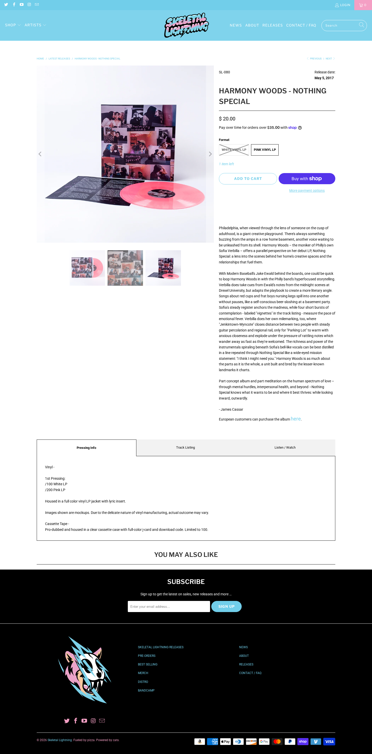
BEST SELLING (147, 664)
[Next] (210, 154)
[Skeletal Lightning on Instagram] (29, 5)
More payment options (307, 190)
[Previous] (40, 154)
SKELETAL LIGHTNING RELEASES (160, 647)
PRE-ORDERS (146, 656)
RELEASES (246, 664)
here (296, 419)
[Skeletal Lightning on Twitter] (6, 5)
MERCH (143, 673)
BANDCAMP (146, 690)
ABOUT (244, 656)
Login (345, 5)
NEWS (243, 647)
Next (329, 58)
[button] (13, 25)
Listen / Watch (285, 447)
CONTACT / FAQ (250, 673)
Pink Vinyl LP (265, 150)
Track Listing (185, 447)
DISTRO (143, 682)
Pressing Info (86, 448)
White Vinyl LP (234, 150)
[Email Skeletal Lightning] (36, 5)
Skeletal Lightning (60, 740)
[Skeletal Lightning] (186, 25)
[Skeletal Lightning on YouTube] (21, 5)
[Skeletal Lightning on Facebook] (13, 5)
